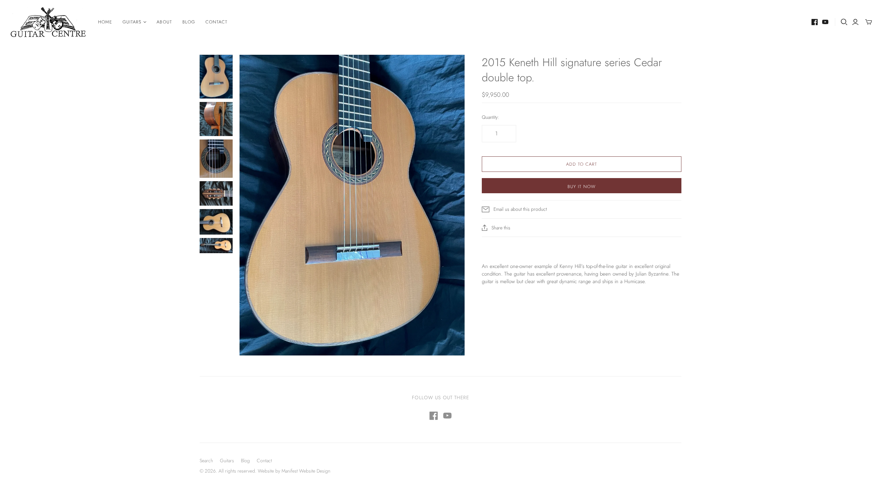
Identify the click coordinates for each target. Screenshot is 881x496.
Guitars (227, 460)
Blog (188, 22)
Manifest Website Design (306, 470)
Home (105, 22)
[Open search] (844, 22)
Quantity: (490, 117)
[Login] (855, 22)
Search (206, 460)
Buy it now (581, 186)
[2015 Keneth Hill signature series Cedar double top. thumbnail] (216, 77)
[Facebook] (814, 22)
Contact (216, 22)
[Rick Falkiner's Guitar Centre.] (48, 22)
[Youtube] (825, 22)
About (164, 22)
